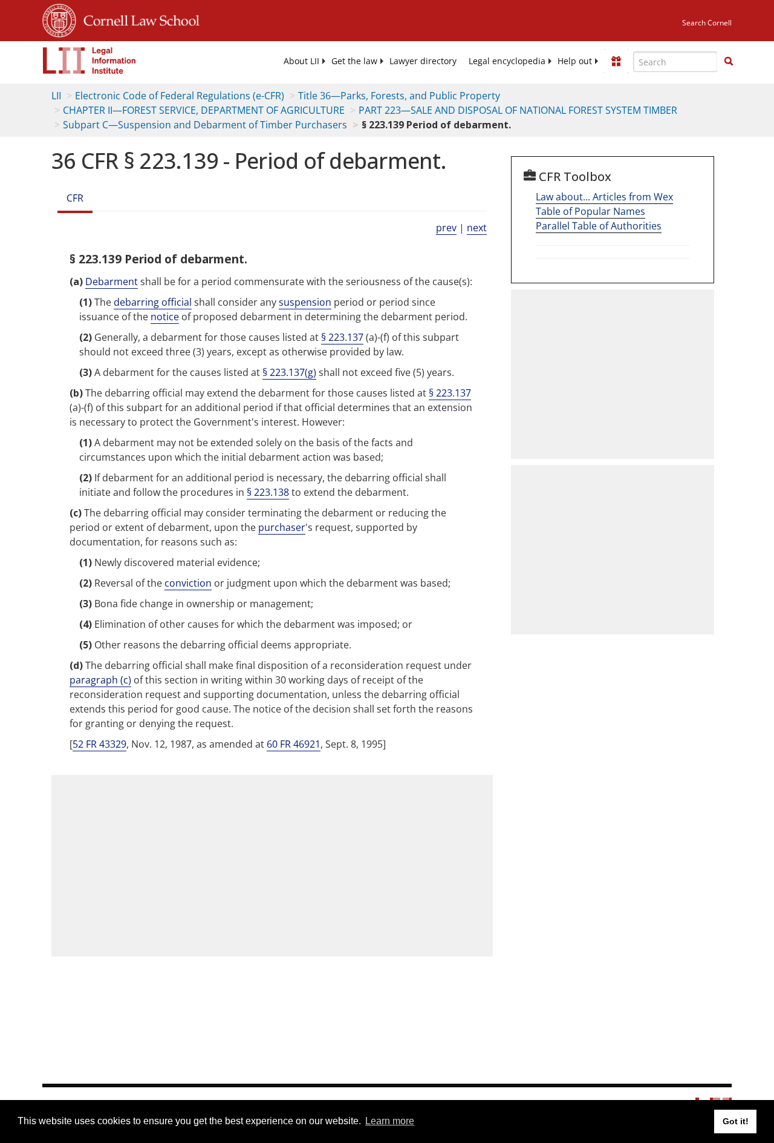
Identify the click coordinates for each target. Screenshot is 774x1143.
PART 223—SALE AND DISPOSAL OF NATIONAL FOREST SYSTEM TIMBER (518, 110)
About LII (301, 61)
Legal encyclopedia (507, 61)
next (477, 227)
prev (446, 227)
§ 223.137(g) (289, 372)
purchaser (281, 527)
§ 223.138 (268, 492)
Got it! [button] (736, 1121)
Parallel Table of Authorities (599, 225)
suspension (305, 302)
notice (165, 316)
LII (56, 95)
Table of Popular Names (590, 211)
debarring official (153, 302)
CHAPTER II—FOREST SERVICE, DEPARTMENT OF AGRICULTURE (204, 110)
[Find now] (728, 61)
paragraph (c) (100, 680)
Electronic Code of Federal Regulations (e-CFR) (179, 95)
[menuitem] (301, 61)
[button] (728, 61)
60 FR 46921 (293, 744)
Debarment (111, 281)
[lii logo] (89, 60)
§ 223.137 (342, 337)
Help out (575, 61)
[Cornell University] (59, 19)
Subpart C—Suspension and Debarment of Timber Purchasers (205, 124)
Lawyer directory (423, 61)
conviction (188, 583)
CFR (75, 198)
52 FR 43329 (99, 744)
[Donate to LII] (616, 61)
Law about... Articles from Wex (604, 196)
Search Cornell (707, 23)
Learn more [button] (389, 1121)
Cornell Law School (138, 19)
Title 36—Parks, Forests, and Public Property (399, 95)
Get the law (354, 61)
